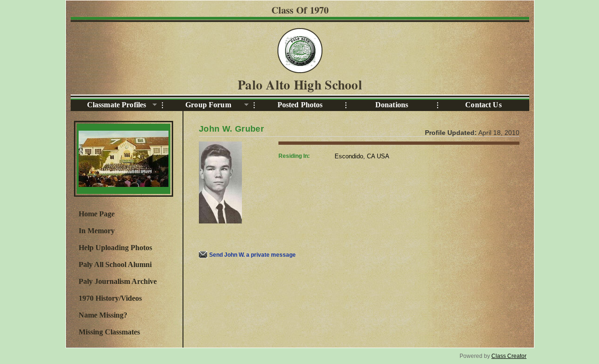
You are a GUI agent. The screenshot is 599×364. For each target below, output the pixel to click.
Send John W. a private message (252, 255)
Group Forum (196, 105)
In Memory (97, 231)
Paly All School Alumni (115, 264)
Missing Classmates (109, 332)
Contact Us (483, 105)
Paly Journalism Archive (118, 281)
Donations (391, 105)
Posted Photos (300, 105)
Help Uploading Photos (115, 248)
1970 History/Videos (110, 298)
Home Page (97, 214)
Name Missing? (103, 315)
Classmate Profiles (108, 105)
